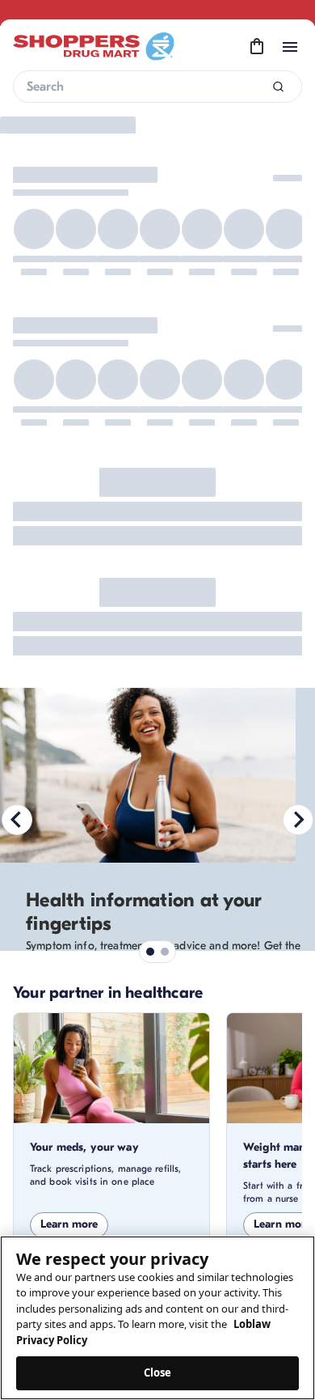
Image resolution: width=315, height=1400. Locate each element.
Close (158, 1372)
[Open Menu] (290, 47)
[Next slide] (298, 819)
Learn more (69, 1224)
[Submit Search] (278, 87)
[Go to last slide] (17, 819)
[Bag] (257, 47)
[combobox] (157, 86)
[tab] (150, 952)
